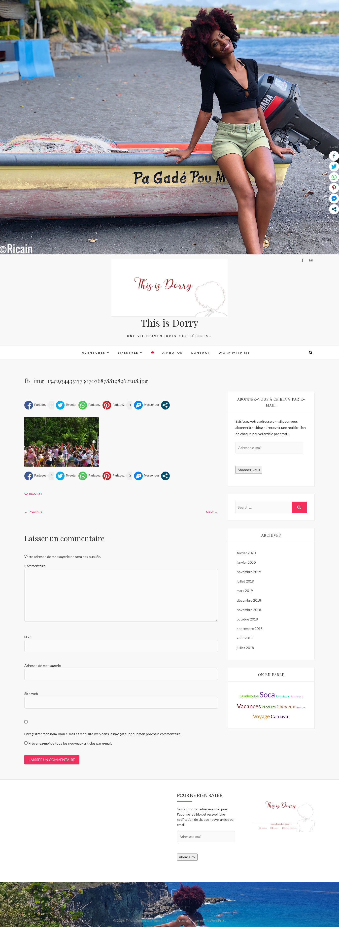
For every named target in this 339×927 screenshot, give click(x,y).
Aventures (93, 352)
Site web (31, 693)
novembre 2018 (249, 610)
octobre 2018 (247, 619)
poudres (300, 707)
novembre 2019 (249, 572)
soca (267, 694)
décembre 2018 (249, 600)
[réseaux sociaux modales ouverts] (165, 405)
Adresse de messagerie (42, 665)
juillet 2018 (245, 648)
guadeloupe (249, 696)
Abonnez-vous (248, 470)
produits (269, 707)
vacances (249, 706)
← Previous (33, 512)
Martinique (296, 696)
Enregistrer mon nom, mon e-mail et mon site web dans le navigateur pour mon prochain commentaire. (102, 734)
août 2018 (245, 638)
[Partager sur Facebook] (35, 405)
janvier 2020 (246, 562)
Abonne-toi (187, 857)
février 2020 (246, 553)
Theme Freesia (177, 921)
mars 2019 (245, 590)
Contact (201, 352)
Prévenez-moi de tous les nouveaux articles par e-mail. (70, 743)
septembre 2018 (250, 628)
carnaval (280, 716)
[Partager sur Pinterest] (113, 405)
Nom (28, 637)
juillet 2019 (245, 581)
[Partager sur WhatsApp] (89, 405)
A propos (172, 352)
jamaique (282, 696)
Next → (212, 512)
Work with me (234, 352)
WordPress (218, 921)
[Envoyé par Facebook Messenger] (146, 405)
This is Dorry (169, 323)
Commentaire (34, 566)
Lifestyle (128, 352)
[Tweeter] (66, 405)
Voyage (261, 716)
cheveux (285, 706)
